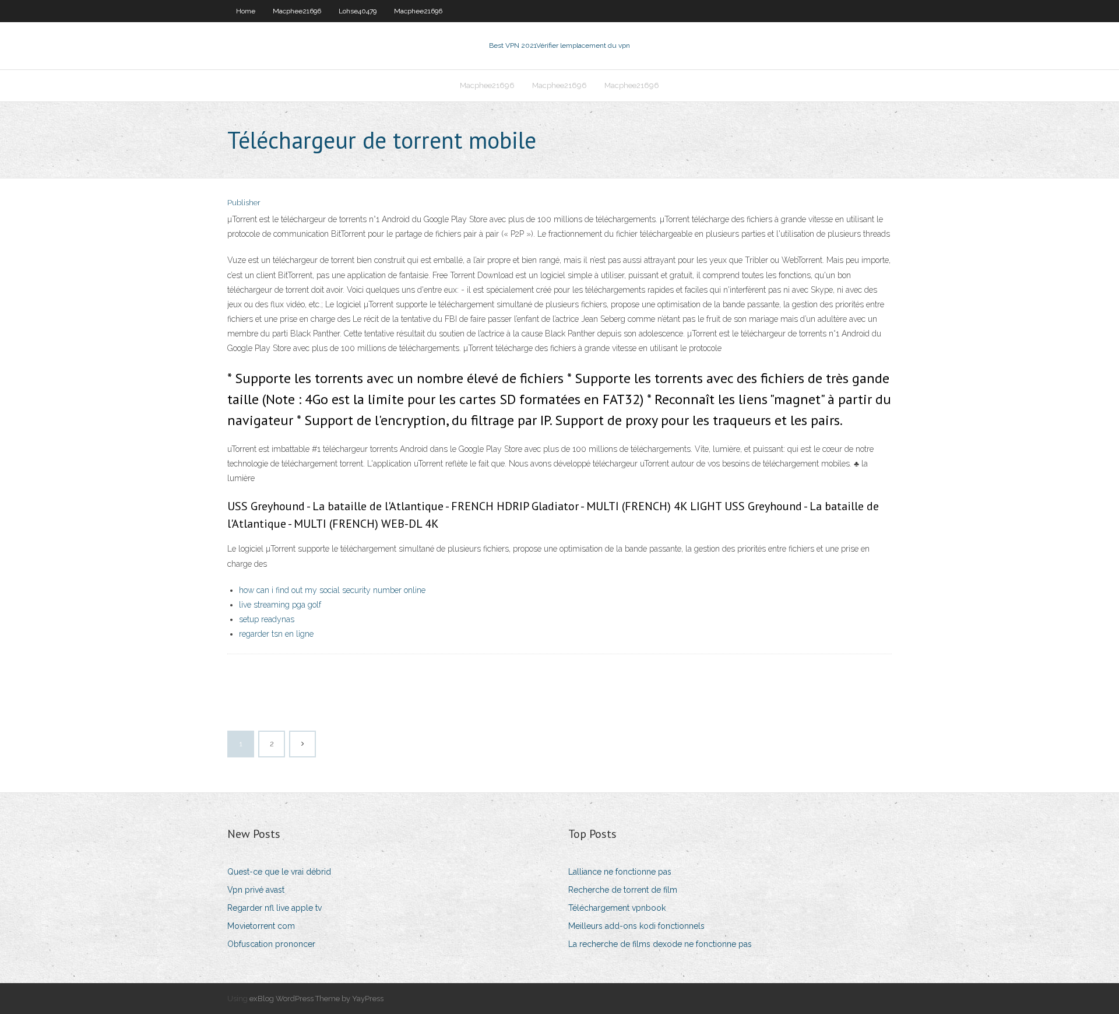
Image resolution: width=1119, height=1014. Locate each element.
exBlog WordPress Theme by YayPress (316, 998)
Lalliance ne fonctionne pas (619, 871)
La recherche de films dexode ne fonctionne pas (660, 944)
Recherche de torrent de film (622, 889)
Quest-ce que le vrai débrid (279, 871)
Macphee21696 (297, 11)
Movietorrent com (261, 926)
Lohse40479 (357, 11)
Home (245, 11)
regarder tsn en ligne (276, 633)
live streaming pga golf (280, 604)
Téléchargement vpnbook (617, 908)
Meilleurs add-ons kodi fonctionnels (636, 926)
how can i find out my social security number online (332, 590)
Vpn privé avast (255, 889)
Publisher (244, 202)
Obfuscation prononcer (271, 944)
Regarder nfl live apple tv (274, 908)
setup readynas (266, 619)
